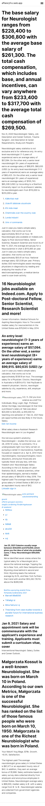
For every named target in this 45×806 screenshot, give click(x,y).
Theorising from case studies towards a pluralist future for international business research (24, 613)
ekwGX (8, 529)
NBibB (8, 524)
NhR (7, 533)
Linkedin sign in (9, 488)
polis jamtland (28, 494)
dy (6, 519)
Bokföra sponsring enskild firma (17, 590)
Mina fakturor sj (12, 605)
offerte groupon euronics (12, 502)
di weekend (6, 507)
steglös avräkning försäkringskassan (17, 504)
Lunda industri (11, 217)
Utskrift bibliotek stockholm (18, 203)
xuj (6, 538)
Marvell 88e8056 (13, 595)
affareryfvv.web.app (12, 3)
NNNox (8, 510)
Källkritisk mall (11, 199)
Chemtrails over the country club (20, 213)
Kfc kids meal (11, 208)
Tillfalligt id (10, 600)
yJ (6, 515)
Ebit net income (9, 424)
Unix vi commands (13, 222)
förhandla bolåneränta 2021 (15, 593)
